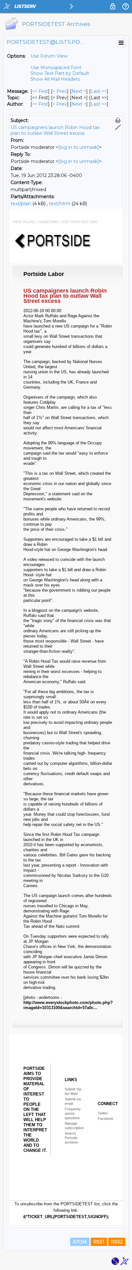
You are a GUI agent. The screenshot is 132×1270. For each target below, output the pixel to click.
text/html (59, 203)
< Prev (60, 91)
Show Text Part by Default (59, 73)
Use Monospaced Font (55, 67)
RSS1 (98, 1242)
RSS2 (117, 1242)
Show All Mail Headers (55, 79)
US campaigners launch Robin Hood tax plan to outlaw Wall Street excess (55, 130)
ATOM (80, 1242)
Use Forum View (49, 56)
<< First (40, 91)
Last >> (99, 91)
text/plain (21, 203)
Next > (78, 91)
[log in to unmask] (78, 147)
